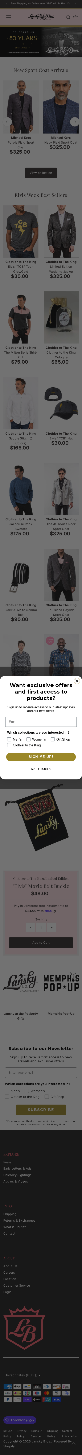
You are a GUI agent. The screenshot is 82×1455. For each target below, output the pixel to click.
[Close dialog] (77, 681)
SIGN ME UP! (41, 757)
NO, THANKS (41, 769)
